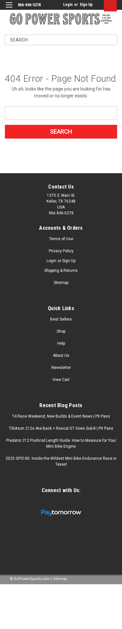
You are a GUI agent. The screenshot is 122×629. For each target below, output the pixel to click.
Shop (61, 331)
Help (61, 343)
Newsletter (61, 367)
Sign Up (86, 4)
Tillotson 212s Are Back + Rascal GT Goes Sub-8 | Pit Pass (61, 428)
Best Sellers (61, 319)
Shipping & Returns (61, 270)
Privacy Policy (61, 251)
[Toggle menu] (9, 9)
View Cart (61, 379)
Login (68, 4)
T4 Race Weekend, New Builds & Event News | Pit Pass (61, 416)
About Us (61, 355)
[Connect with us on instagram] (66, 503)
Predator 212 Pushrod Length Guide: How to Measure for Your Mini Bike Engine (61, 443)
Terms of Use (61, 239)
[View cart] (109, 5)
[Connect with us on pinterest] (78, 503)
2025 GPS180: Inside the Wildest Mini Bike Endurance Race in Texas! (61, 461)
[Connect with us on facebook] (55, 503)
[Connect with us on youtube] (43, 503)
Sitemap (61, 282)
